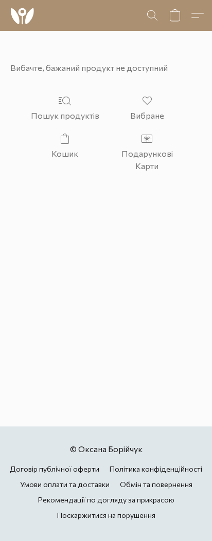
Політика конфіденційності (156, 468)
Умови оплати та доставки (65, 484)
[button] (23, 15)
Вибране (147, 115)
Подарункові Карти (147, 159)
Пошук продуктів (65, 115)
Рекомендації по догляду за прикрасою (106, 499)
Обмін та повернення (156, 484)
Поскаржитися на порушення (106, 515)
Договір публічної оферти (54, 468)
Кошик (64, 153)
